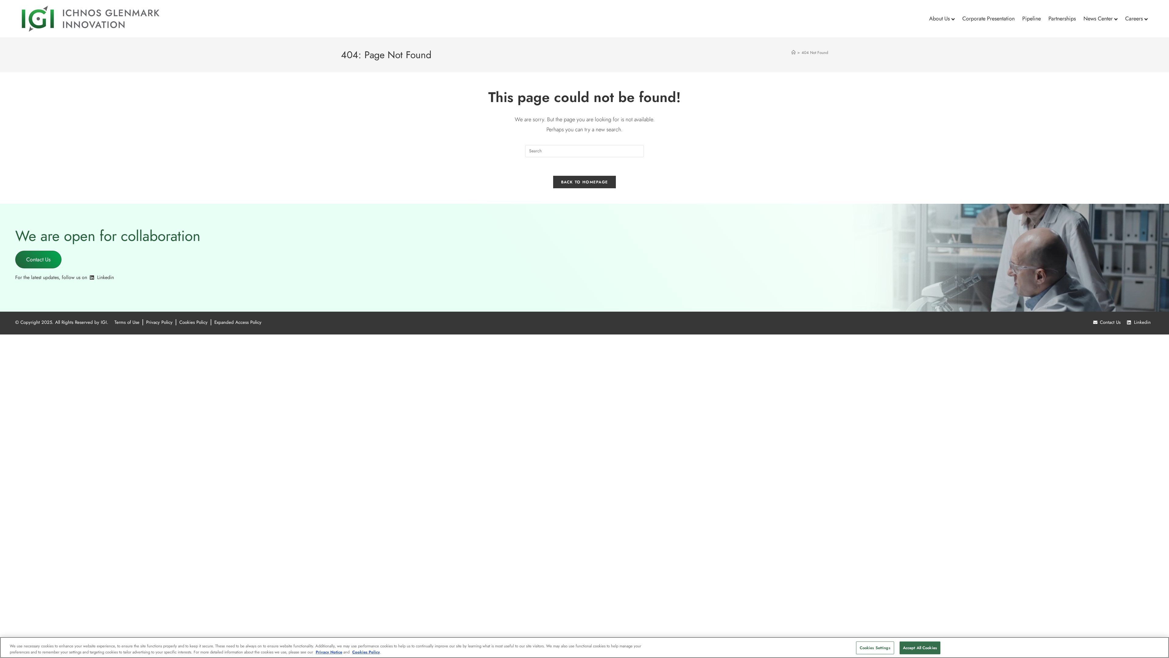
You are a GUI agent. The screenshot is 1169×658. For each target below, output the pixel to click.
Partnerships (1062, 19)
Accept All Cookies (920, 648)
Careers (1134, 19)
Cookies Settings (875, 648)
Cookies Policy (366, 652)
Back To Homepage (584, 182)
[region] (584, 647)
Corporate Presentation (988, 19)
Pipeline (1031, 19)
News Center (1098, 19)
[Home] (793, 52)
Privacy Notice (329, 652)
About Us (939, 19)
